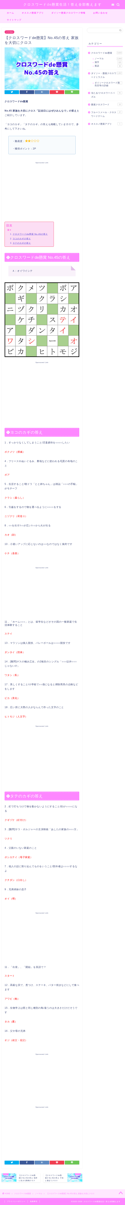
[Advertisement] (42, 191)
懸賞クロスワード (106, 104)
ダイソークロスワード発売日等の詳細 (107, 84)
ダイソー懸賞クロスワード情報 (68, 12)
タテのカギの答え (22, 243)
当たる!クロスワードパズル (106, 95)
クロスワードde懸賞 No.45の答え (30, 234)
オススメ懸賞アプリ (33, 12)
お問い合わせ (100, 12)
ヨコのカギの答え (22, 238)
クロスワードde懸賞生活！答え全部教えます (62, 4)
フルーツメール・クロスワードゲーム (106, 114)
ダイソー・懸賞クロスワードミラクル (106, 75)
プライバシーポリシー (16, 1201)
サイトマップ (14, 19)
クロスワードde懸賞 (106, 53)
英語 (108, 66)
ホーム (10, 12)
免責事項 (33, 1201)
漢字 (108, 62)
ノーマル (9, 32)
